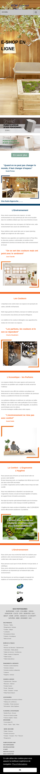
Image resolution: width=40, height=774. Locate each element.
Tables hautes (7, 656)
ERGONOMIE (6, 720)
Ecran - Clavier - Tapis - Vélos (11, 724)
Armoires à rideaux (9, 668)
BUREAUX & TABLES (9, 643)
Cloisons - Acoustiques (10, 636)
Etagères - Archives (9, 674)
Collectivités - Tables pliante (11, 649)
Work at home (7, 638)
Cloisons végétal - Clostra (10, 717)
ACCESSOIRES (7, 697)
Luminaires (7, 631)
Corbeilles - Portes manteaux (11, 704)
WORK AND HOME (9, 729)
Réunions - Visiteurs (9, 683)
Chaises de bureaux (9, 733)
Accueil (6, 645)
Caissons (6, 672)
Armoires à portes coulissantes (12, 670)
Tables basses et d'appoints (11, 654)
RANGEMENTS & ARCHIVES (10, 663)
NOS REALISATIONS (8, 747)
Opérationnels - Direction (10, 681)
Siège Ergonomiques (9, 692)
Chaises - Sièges (8, 629)
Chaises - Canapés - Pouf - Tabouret (13, 735)
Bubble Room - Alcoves (10, 713)
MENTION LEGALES (8, 751)
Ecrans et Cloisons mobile (10, 715)
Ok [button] (20, 770)
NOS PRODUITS (7, 622)
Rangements (7, 738)
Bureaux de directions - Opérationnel (13, 647)
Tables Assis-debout (9, 658)
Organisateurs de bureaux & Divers (13, 699)
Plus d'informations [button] (19, 764)
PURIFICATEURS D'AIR (9, 742)
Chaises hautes (8, 686)
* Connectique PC (8, 722)
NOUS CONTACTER (8, 753)
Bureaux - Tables (8, 625)
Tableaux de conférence (10, 701)
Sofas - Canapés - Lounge (11, 690)
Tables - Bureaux (8, 731)
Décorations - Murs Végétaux (11, 706)
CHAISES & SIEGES (8, 679)
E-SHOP (5, 749)
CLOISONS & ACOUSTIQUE (10, 710)
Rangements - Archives (10, 627)
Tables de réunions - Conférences (12, 652)
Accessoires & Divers (9, 634)
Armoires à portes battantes (11, 665)
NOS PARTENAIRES (20, 609)
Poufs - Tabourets (8, 688)
